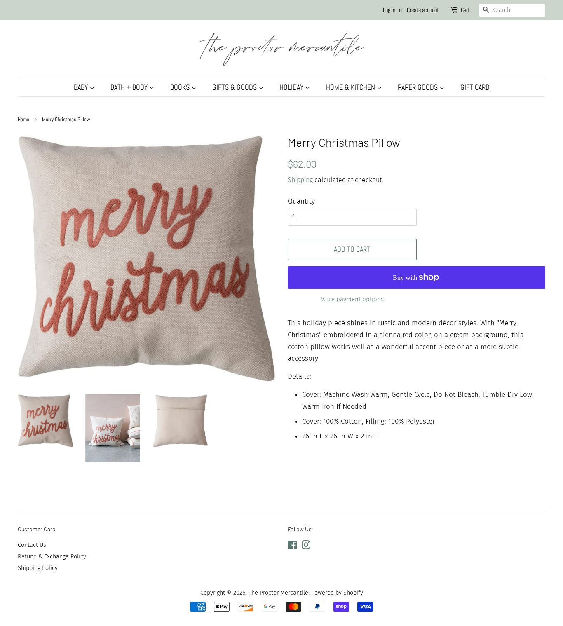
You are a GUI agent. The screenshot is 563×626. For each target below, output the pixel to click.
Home (23, 119)
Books (180, 87)
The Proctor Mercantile (278, 592)
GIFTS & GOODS (235, 87)
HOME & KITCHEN (351, 87)
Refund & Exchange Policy (52, 556)
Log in (389, 10)
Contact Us (32, 545)
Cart (465, 10)
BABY (81, 87)
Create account (423, 10)
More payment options (352, 299)
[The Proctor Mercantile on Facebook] (292, 546)
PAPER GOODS (418, 87)
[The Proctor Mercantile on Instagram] (305, 546)
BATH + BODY (129, 87)
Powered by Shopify (337, 592)
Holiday (292, 87)
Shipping (300, 180)
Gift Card (475, 87)
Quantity (301, 201)
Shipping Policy (38, 568)
